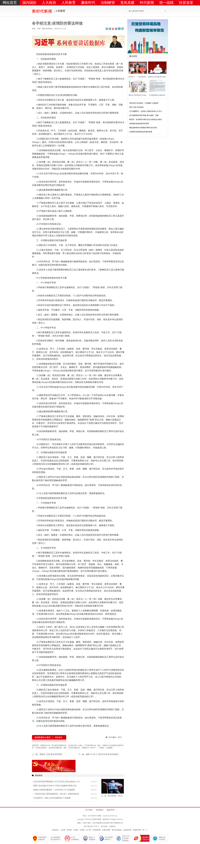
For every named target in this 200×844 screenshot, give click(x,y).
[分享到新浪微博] (113, 29)
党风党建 (127, 3)
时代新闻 (147, 3)
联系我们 (100, 810)
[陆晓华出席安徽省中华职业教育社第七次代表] (156, 67)
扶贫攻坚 (186, 3)
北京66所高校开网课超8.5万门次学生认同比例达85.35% (56, 782)
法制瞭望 (108, 3)
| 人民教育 (59, 11)
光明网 (82, 830)
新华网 (69, 830)
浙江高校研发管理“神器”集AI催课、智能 (144, 115)
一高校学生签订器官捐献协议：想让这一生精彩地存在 (56, 794)
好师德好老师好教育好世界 (139, 124)
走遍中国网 (106, 830)
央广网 (88, 830)
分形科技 (112, 826)
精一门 (144, 830)
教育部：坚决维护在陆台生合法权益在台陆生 (145, 119)
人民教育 (68, 3)
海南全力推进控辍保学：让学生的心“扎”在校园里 (54, 790)
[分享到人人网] (119, 29)
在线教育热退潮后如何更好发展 (140, 132)
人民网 (62, 830)
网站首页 (10, 3)
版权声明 (110, 810)
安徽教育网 (137, 830)
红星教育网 (127, 830)
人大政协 (49, 3)
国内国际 (29, 3)
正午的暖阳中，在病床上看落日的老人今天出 (145, 111)
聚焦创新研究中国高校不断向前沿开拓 (143, 128)
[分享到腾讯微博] (116, 29)
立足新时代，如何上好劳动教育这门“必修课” (52, 798)
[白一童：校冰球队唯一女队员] (112, 786)
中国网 (75, 830)
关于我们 (89, 810)
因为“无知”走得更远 (136, 107)
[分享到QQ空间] (110, 29)
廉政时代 (88, 3)
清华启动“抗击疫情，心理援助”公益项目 (143, 103)
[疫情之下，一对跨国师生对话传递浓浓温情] (137, 67)
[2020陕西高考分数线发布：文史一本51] (156, 85)
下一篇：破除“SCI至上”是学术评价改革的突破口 (98, 754)
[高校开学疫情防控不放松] (137, 85)
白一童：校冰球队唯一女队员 (112, 796)
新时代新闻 (97, 819)
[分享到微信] (122, 29)
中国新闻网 (96, 830)
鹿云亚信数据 (116, 830)
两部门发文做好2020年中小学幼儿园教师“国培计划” (55, 786)
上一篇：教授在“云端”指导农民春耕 (47, 754)
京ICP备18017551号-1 (91, 826)
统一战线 (166, 3)
